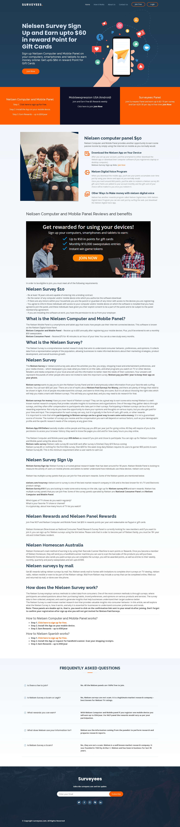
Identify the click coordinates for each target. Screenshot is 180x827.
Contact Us (123, 4)
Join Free (138, 4)
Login (152, 4)
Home (87, 4)
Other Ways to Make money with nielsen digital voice (123, 193)
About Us (111, 4)
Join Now (31, 71)
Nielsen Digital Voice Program (109, 171)
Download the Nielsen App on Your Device (117, 152)
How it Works (99, 4)
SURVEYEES (32, 5)
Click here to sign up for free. (33, 104)
